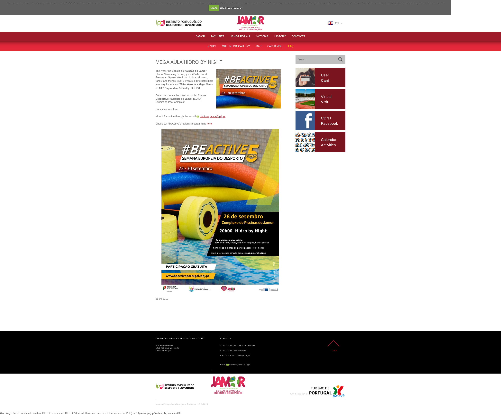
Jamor (240, 16)
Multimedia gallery (236, 46)
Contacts (298, 36)
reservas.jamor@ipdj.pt (239, 364)
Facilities (217, 36)
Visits (212, 46)
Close (214, 7)
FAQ (290, 46)
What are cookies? (231, 7)
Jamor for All (240, 36)
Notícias (262, 36)
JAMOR (200, 36)
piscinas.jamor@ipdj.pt (212, 116)
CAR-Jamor (274, 46)
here (209, 123)
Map (258, 46)
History (280, 36)
